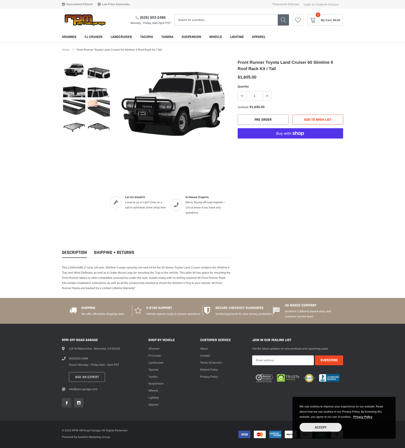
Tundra (167, 36)
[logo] (85, 20)
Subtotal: (243, 107)
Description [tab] (74, 253)
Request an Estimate (286, 4)
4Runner (69, 36)
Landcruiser (121, 36)
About (204, 348)
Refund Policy (209, 369)
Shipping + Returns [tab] (114, 253)
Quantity (243, 86)
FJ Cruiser (93, 36)
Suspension (191, 36)
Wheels (215, 36)
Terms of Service (211, 362)
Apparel (259, 36)
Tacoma (146, 36)
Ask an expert (87, 377)
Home (66, 49)
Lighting (237, 36)
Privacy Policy (209, 376)
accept (320, 427)
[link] (298, 20)
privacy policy (362, 416)
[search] (283, 20)
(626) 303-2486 (153, 17)
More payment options (290, 144)
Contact (205, 355)
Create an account (326, 4)
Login (307, 4)
